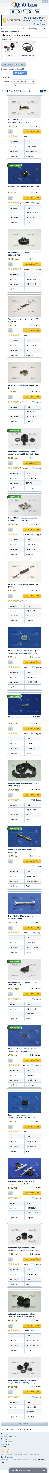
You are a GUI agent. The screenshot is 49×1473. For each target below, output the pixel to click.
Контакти (5, 1444)
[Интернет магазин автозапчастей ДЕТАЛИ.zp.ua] (24, 5)
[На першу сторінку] (2, 91)
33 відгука (37, 1331)
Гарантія (4, 1439)
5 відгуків (37, 667)
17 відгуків (37, 203)
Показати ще (24, 1424)
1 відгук (38, 866)
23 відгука (37, 269)
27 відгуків (37, 734)
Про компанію (7, 1442)
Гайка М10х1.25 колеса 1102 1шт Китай (23, 186)
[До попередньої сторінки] (5, 91)
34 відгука (37, 535)
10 (24, 91)
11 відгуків (37, 1065)
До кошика (30, 131)
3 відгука (37, 402)
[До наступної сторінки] (27, 91)
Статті (3, 1447)
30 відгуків (37, 800)
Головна (4, 1434)
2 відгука (37, 999)
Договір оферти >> (8, 1457)
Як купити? (5, 1449)
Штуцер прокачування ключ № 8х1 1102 (24, 717)
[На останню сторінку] (30, 91)
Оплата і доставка (8, 1437)
